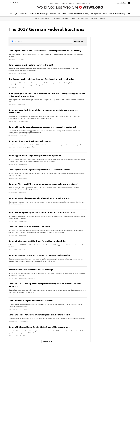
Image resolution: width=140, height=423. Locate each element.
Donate (102, 19)
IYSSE (73, 19)
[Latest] (15, 14)
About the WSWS (83, 19)
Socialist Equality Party (60, 19)
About (124, 3)
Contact (118, 3)
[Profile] (129, 3)
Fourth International (42, 19)
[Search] (129, 14)
